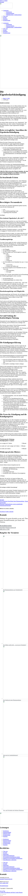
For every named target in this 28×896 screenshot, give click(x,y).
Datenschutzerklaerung (8, 855)
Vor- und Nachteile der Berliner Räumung (13, 810)
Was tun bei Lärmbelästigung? (10, 755)
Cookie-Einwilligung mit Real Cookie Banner (11, 892)
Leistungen (6, 10)
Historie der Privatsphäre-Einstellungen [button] (12, 858)
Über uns (5, 16)
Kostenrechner (6, 20)
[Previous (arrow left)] (0, 895)
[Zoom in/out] (5, 894)
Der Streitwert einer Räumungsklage (12, 700)
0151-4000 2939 (4, 883)
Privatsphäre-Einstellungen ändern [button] (11, 857)
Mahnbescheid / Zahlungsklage (14, 14)
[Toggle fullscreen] (3, 894)
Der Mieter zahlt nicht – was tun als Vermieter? (14, 645)
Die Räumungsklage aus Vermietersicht (12, 589)
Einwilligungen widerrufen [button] (9, 859)
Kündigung (9, 12)
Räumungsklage (10, 13)
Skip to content (3, 0)
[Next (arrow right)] (2, 895)
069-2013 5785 (4, 529)
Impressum (5, 854)
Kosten (5, 17)
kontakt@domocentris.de (8, 527)
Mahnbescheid (6, 833)
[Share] (2, 894)
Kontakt (5, 852)
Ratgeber (5, 19)
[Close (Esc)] (0, 894)
